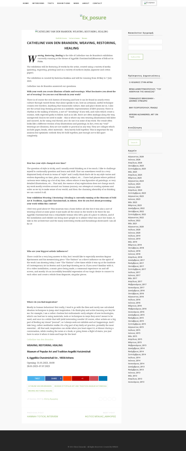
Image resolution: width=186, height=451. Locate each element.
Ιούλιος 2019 (134, 235)
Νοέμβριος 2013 (136, 369)
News (76, 3)
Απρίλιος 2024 (135, 190)
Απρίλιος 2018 (135, 257)
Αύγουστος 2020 (136, 226)
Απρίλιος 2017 (135, 281)
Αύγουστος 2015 (136, 327)
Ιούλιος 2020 (134, 229)
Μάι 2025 (132, 172)
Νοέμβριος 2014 (136, 351)
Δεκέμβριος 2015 (136, 315)
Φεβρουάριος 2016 (137, 308)
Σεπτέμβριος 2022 (137, 214)
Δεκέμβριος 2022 (136, 208)
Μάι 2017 (132, 278)
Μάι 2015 (132, 336)
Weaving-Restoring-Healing (40, 391)
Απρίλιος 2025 (135, 174)
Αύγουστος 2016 (136, 296)
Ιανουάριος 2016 (136, 312)
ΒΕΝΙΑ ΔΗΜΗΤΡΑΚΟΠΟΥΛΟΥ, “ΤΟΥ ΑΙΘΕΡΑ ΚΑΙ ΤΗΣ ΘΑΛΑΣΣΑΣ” (145, 90)
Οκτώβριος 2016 (136, 293)
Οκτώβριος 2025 (136, 165)
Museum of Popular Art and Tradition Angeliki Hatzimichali (80, 386)
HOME (26, 3)
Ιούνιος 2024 (134, 187)
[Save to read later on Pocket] (94, 378)
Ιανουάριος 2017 (136, 287)
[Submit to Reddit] (67, 378)
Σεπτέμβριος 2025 (137, 168)
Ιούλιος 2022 (134, 220)
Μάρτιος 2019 (135, 245)
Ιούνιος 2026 (134, 159)
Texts (51, 3)
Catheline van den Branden (40, 339)
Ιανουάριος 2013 (136, 382)
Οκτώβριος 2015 (136, 321)
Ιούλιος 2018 (134, 251)
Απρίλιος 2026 (135, 162)
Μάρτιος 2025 (135, 177)
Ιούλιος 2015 (134, 330)
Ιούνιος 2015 (134, 333)
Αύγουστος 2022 (136, 217)
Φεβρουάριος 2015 (137, 345)
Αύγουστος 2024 (136, 181)
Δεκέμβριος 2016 (136, 290)
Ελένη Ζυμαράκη (51, 399)
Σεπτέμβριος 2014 (137, 354)
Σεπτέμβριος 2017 (137, 269)
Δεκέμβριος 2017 (136, 260)
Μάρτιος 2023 (135, 205)
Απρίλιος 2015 (135, 339)
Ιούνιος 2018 (134, 254)
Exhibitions (63, 3)
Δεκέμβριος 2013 (136, 366)
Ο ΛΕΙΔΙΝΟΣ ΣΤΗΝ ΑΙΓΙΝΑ (141, 82)
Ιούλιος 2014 (134, 357)
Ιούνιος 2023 (134, 199)
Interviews (38, 3)
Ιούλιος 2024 (134, 184)
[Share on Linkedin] (103, 378)
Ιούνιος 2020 (134, 232)
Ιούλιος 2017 (134, 272)
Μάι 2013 (132, 375)
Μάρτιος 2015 (135, 342)
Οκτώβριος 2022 (136, 211)
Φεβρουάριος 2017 (137, 284)
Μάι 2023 (132, 202)
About (86, 3)
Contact (97, 3)
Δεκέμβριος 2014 (136, 348)
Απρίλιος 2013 (135, 378)
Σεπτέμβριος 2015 (137, 324)
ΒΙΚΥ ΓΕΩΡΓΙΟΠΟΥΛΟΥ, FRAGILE (143, 107)
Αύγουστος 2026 (136, 156)
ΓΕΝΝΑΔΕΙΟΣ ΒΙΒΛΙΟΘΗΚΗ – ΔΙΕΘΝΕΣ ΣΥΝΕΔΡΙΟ (142, 99)
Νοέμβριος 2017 (136, 263)
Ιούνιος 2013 (134, 372)
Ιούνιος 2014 (134, 360)
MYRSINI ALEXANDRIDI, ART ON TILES (143, 115)
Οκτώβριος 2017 (136, 266)
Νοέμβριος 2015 (136, 318)
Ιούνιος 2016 (134, 302)
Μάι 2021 (132, 223)
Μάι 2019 (132, 242)
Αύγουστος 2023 (136, 196)
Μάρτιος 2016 (135, 305)
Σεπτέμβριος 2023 (137, 193)
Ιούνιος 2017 (134, 275)
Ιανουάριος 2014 (136, 363)
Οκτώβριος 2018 (136, 248)
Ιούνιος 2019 (134, 238)
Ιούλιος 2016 (134, 299)
